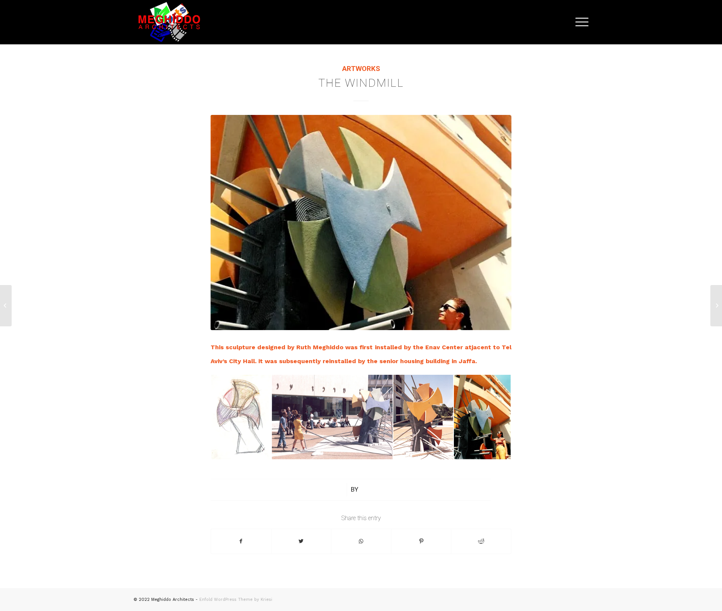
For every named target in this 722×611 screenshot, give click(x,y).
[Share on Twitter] (301, 541)
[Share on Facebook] (241, 541)
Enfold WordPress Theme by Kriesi (235, 599)
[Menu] (579, 22)
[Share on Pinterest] (421, 541)
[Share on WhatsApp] (361, 541)
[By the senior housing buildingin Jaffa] (361, 222)
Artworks (361, 69)
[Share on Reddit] (481, 541)
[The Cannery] (6, 305)
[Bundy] (716, 305)
